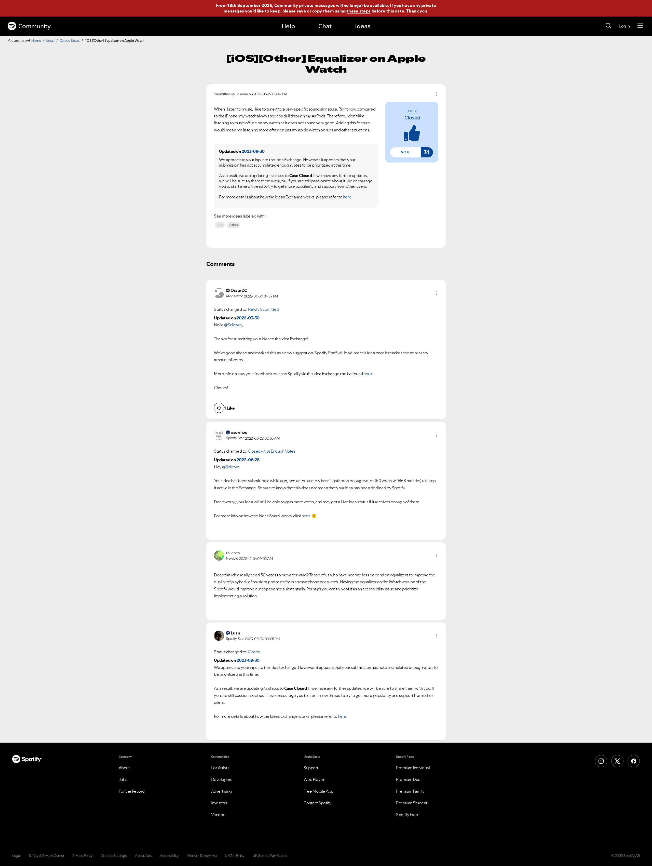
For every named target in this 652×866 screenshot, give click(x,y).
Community (34, 26)
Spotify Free (407, 814)
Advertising (221, 791)
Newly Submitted (263, 309)
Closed (412, 117)
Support (311, 767)
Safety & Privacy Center (46, 855)
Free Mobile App (318, 791)
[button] (405, 152)
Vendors (218, 814)
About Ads (143, 855)
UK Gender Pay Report (270, 855)
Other (233, 224)
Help (288, 26)
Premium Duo (408, 779)
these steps (359, 11)
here (347, 197)
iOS (219, 224)
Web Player (314, 779)
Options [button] (437, 94)
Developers (221, 779)
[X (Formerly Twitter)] (617, 761)
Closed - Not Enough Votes (272, 451)
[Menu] (640, 26)
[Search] (608, 26)
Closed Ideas (69, 40)
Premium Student (411, 803)
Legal (16, 855)
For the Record (132, 791)
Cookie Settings (114, 855)
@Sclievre (233, 325)
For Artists (220, 767)
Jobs (123, 779)
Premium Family (410, 791)
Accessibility (169, 855)
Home (36, 40)
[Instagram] (601, 761)
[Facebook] (634, 761)
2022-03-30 (248, 318)
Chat (325, 26)
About (124, 767)
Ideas (362, 26)
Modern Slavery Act (202, 855)
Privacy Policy (82, 855)
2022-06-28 (248, 460)
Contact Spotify (318, 803)
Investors (219, 803)
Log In (624, 26)
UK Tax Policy (234, 855)
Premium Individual (413, 767)
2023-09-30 (253, 151)
